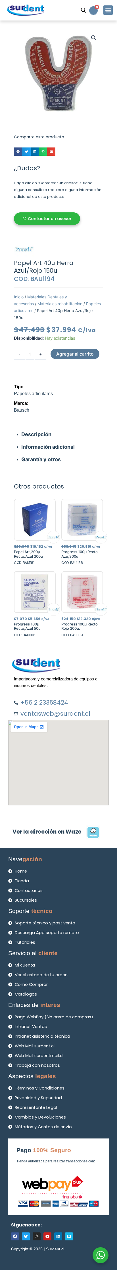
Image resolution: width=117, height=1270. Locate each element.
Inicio (19, 296)
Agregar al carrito (75, 354)
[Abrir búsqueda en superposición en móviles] (83, 10)
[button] (108, 10)
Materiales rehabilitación (59, 303)
